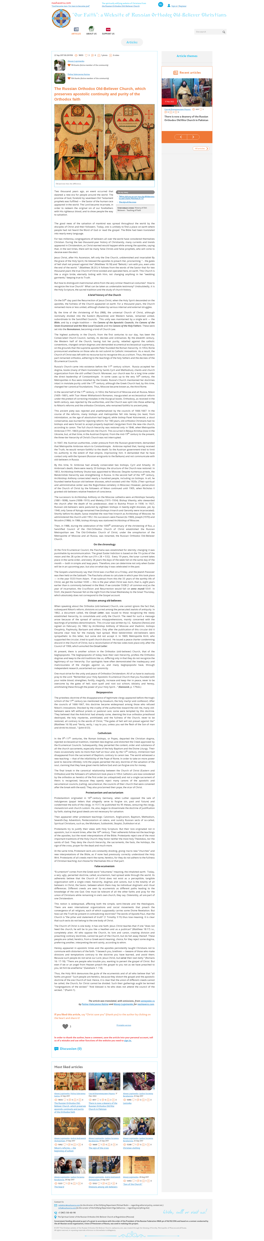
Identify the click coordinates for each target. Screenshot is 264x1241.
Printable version (124, 1025)
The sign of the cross (127, 202)
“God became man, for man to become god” (71, 6)
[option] (187, 101)
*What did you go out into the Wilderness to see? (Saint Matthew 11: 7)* (136, 197)
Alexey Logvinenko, (62, 1093)
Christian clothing (131, 1148)
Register (182, 6)
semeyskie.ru (148, 1000)
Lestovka (127, 1103)
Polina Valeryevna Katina (79, 74)
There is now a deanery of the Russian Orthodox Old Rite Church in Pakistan (103, 1106)
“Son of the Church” (132, 1184)
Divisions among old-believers (103, 1187)
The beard (59, 1187)
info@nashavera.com (67, 1208)
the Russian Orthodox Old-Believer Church (121, 6)
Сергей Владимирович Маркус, (102, 1093)
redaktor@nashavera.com (69, 1205)
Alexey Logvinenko (76, 61)
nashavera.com (61, 3)
